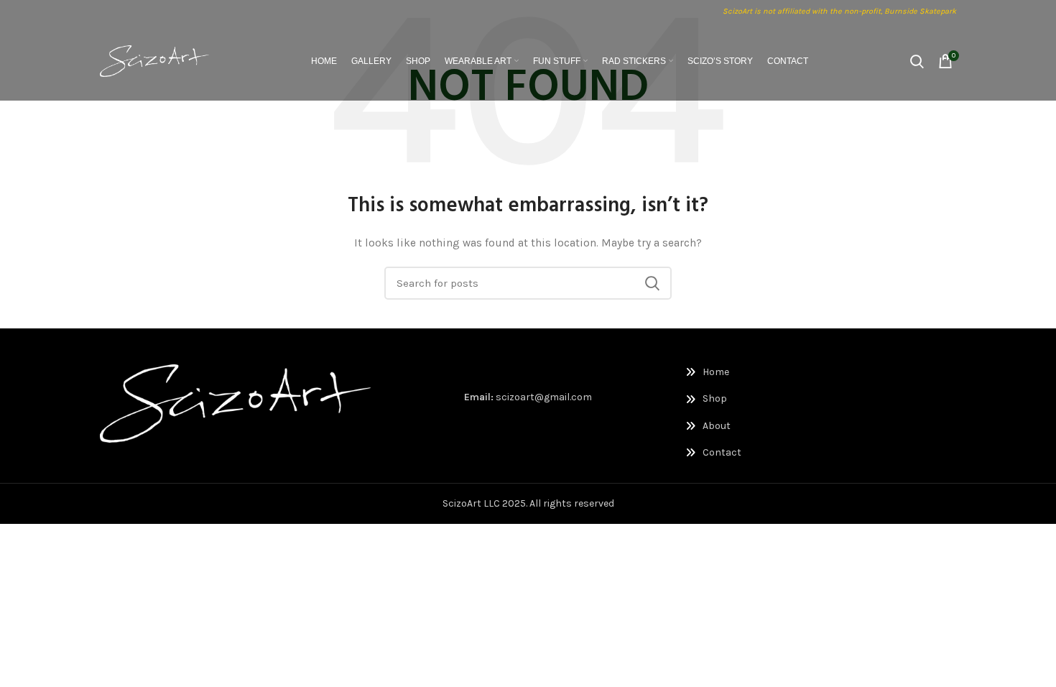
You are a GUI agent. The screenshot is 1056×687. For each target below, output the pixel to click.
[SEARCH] (652, 283)
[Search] (917, 61)
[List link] (747, 372)
